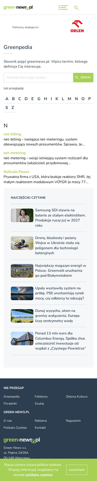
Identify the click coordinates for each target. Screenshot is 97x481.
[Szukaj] (77, 8)
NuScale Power (16, 171)
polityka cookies (39, 474)
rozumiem (77, 469)
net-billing (12, 134)
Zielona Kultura (76, 396)
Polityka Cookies (15, 428)
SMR (81, 176)
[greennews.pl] (18, 7)
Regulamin (73, 421)
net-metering (15, 152)
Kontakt (40, 428)
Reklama (41, 421)
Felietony (41, 396)
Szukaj (39, 403)
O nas (8, 421)
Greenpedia (11, 396)
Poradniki (10, 403)
